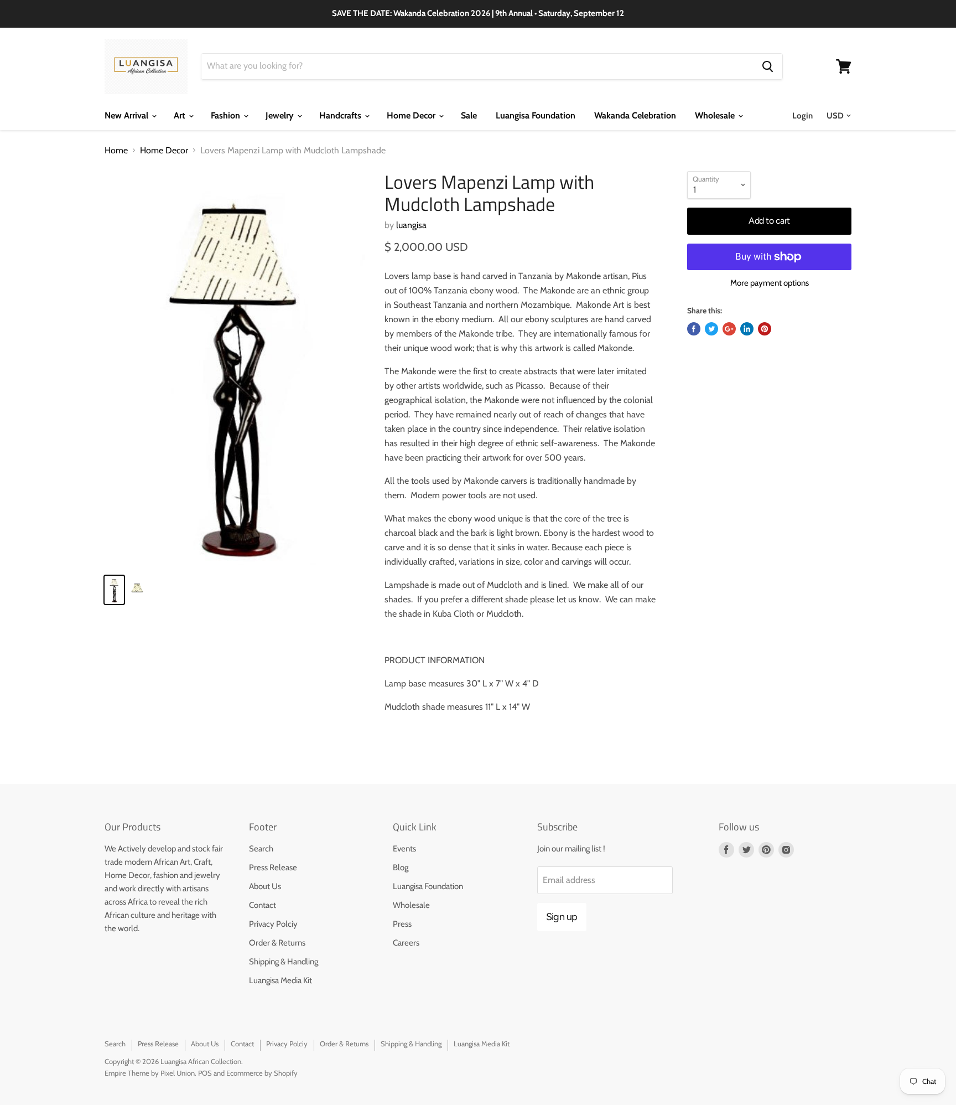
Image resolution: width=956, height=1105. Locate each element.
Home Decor (412, 115)
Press (402, 924)
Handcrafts (341, 115)
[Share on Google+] (729, 328)
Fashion (226, 115)
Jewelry (281, 115)
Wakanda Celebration (635, 115)
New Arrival (127, 115)
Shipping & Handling (283, 962)
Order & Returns (277, 943)
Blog (400, 867)
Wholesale (716, 115)
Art (181, 115)
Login (802, 116)
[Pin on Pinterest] (764, 328)
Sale (469, 115)
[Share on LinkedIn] (747, 328)
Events (404, 849)
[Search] (767, 66)
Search (261, 849)
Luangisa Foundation (535, 115)
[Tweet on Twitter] (711, 328)
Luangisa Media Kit (280, 980)
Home (116, 151)
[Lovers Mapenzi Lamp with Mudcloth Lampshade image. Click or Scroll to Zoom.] (235, 368)
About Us (265, 886)
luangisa (411, 225)
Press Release (273, 867)
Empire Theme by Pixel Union (150, 1072)
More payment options (769, 283)
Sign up (562, 917)
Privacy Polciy (273, 924)
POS (205, 1072)
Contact (262, 905)
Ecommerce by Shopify (262, 1072)
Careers (406, 943)
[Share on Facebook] (693, 328)
